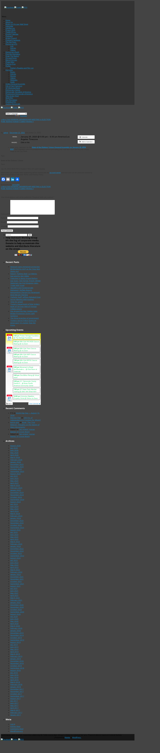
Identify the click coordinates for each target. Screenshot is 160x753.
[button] (86, 141)
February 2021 (16, 600)
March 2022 (15, 570)
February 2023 (16, 544)
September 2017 (17, 696)
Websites (13, 80)
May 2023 (14, 537)
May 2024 (14, 509)
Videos (13, 50)
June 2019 (14, 647)
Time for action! (16, 302)
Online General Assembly (15, 84)
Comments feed (16, 729)
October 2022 (16, 553)
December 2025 (17, 464)
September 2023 (17, 527)
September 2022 (17, 555)
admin (6, 133)
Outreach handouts (13, 40)
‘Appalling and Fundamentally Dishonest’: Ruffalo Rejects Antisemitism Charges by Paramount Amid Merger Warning (25, 291)
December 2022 (17, 548)
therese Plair (15, 417)
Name (4, 218)
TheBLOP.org (11, 32)
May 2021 (14, 593)
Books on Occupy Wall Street (17, 24)
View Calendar (34, 404)
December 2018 (17, 661)
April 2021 (14, 595)
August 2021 (15, 586)
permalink (16, 185)
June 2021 (14, 591)
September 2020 (17, 612)
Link (11, 46)
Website (4, 226)
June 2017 (14, 703)
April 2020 (14, 623)
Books (12, 72)
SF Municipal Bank (13, 88)
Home (8, 20)
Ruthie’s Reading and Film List (21, 68)
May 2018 (14, 677)
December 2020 (17, 605)
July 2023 (14, 532)
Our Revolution (11, 100)
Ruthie (8, 66)
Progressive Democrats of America (19, 94)
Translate (23, 116)
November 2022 (17, 551)
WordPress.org (16, 731)
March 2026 (15, 457)
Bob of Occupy (11, 60)
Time (3, 164)
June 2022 (14, 563)
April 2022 (14, 567)
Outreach (9, 36)
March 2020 (15, 626)
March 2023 (15, 541)
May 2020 (14, 621)
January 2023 (15, 546)
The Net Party (11, 42)
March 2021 (15, 598)
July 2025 (14, 476)
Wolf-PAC (9, 98)
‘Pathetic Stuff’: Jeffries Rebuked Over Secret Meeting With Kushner (25, 298)
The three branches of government (24, 318)
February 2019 (16, 656)
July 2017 (14, 701)
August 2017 (15, 698)
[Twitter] (18, 7)
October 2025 (16, 469)
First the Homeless (13, 54)
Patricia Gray (11, 64)
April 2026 (14, 455)
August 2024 (15, 502)
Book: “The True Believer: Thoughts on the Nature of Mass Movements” (24, 424)
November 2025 (17, 467)
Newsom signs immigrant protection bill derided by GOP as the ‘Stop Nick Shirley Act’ (25, 268)
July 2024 (14, 504)
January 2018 (15, 687)
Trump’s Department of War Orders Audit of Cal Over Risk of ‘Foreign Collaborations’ (25, 306)
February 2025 (16, 488)
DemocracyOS (11, 44)
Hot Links (9, 70)
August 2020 (15, 614)
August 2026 (15, 445)
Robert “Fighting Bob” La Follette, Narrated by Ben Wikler (23, 274)
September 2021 (17, 584)
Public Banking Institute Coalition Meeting (17, 122)
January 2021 (15, 602)
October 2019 (16, 637)
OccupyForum (11, 58)
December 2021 (17, 577)
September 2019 (17, 640)
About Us (9, 22)
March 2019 (15, 654)
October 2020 (16, 609)
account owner (55, 173)
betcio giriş (14, 422)
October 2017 (16, 694)
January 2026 (15, 462)
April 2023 (14, 539)
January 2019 (15, 658)
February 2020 (16, 628)
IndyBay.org (10, 28)
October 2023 (16, 525)
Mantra (67, 737)
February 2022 (16, 572)
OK (30, 235)
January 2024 (15, 518)
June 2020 (14, 619)
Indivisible (9, 26)
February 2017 (16, 712)
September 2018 (17, 668)
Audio (12, 82)
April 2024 (14, 511)
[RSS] (24, 7)
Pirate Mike (10, 62)
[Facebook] (9, 7)
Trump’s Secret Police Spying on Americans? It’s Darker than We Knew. (23, 322)
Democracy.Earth (12, 52)
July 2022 (14, 560)
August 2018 (15, 670)
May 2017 (14, 705)
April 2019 (14, 651)
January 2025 (15, 490)
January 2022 (15, 574)
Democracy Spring (13, 90)
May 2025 (14, 481)
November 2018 (17, 663)
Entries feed (15, 726)
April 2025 (14, 483)
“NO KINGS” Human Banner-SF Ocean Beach (22, 430)
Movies (13, 76)
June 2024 (14, 506)
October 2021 (16, 581)
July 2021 (14, 588)
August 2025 (15, 474)
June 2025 (14, 478)
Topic (3, 156)
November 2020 (17, 607)
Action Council (11, 38)
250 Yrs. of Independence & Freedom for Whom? (25, 418)
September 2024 (17, 499)
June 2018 (14, 675)
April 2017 (14, 708)
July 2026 (14, 448)
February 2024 (16, 516)
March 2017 (15, 710)
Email (3, 222)
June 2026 (14, 450)
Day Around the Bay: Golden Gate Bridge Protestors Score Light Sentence (23, 313)
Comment (5, 214)
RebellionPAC (11, 102)
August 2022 (15, 558)
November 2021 (17, 579)
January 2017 (15, 715)
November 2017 (17, 691)
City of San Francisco (14, 86)
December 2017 (17, 689)
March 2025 (15, 485)
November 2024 (17, 495)
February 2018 (16, 684)
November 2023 (17, 523)
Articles (13, 48)
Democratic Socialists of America (18, 92)
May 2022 (14, 565)
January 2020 (15, 630)
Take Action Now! (12, 96)
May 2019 (14, 649)
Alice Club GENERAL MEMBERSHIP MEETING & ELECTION (26, 120)
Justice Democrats (13, 104)
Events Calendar (12, 34)
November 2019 (17, 635)
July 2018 (14, 673)
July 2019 (14, 644)
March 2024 (15, 513)
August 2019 (15, 642)
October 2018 (16, 666)
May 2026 (14, 452)
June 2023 (14, 534)
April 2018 (14, 680)
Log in (12, 724)
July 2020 (14, 616)
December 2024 (17, 492)
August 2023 (15, 530)
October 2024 (16, 497)
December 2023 (17, 520)
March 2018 (15, 682)
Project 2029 (10, 30)
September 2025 (17, 471)
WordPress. (76, 737)
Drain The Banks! (12, 56)
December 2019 (17, 633)
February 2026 (16, 459)
